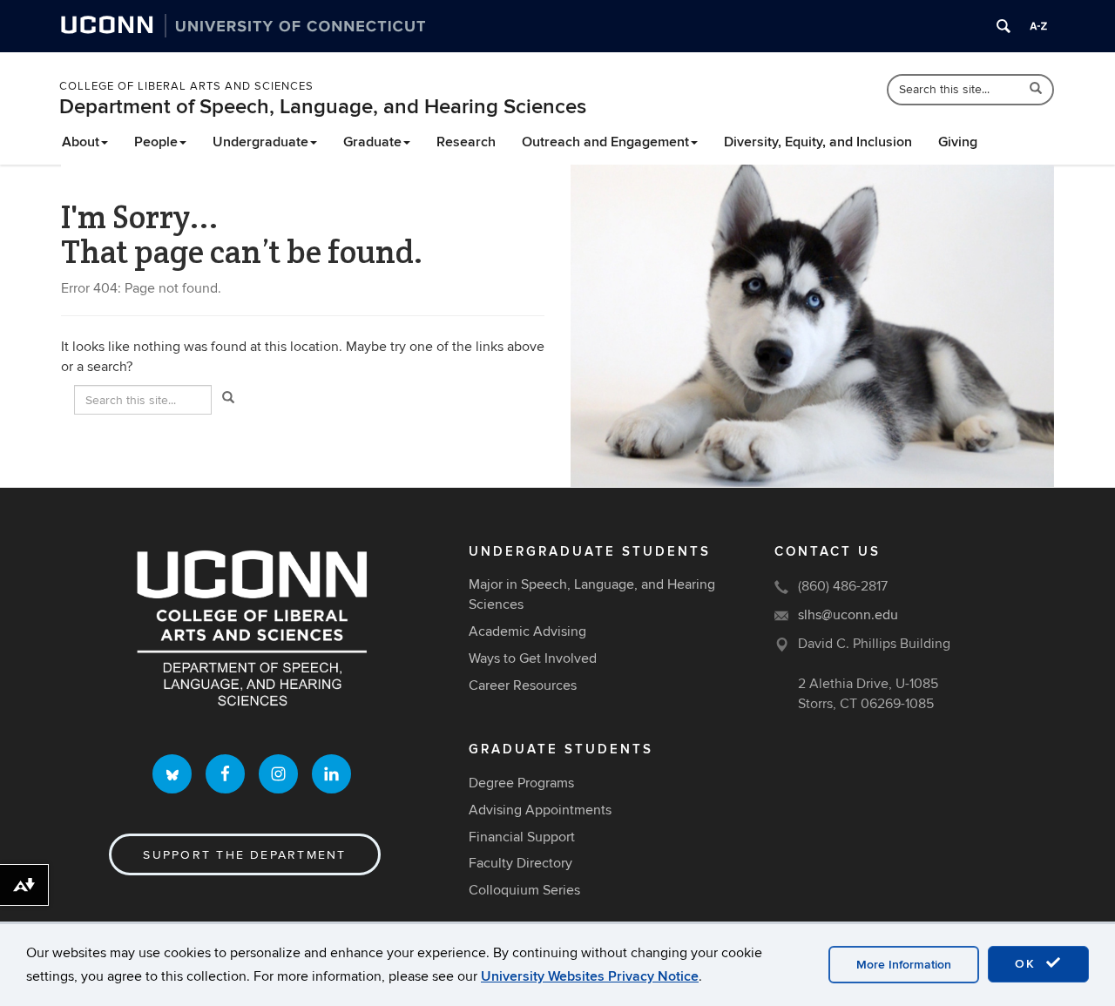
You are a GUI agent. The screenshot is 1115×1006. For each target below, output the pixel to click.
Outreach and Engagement (605, 142)
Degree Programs (521, 783)
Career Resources (523, 685)
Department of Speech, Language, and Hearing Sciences (322, 106)
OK (1028, 963)
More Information (903, 964)
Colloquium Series (524, 890)
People (156, 142)
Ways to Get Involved (533, 658)
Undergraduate (260, 142)
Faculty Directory (520, 863)
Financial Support (522, 837)
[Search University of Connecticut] (1003, 26)
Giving (957, 142)
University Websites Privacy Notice (590, 976)
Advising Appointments (540, 810)
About (80, 142)
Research (466, 142)
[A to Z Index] (1038, 26)
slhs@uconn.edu (848, 615)
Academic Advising (527, 631)
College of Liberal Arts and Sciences (186, 86)
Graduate (372, 142)
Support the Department (244, 854)
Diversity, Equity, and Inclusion (818, 142)
